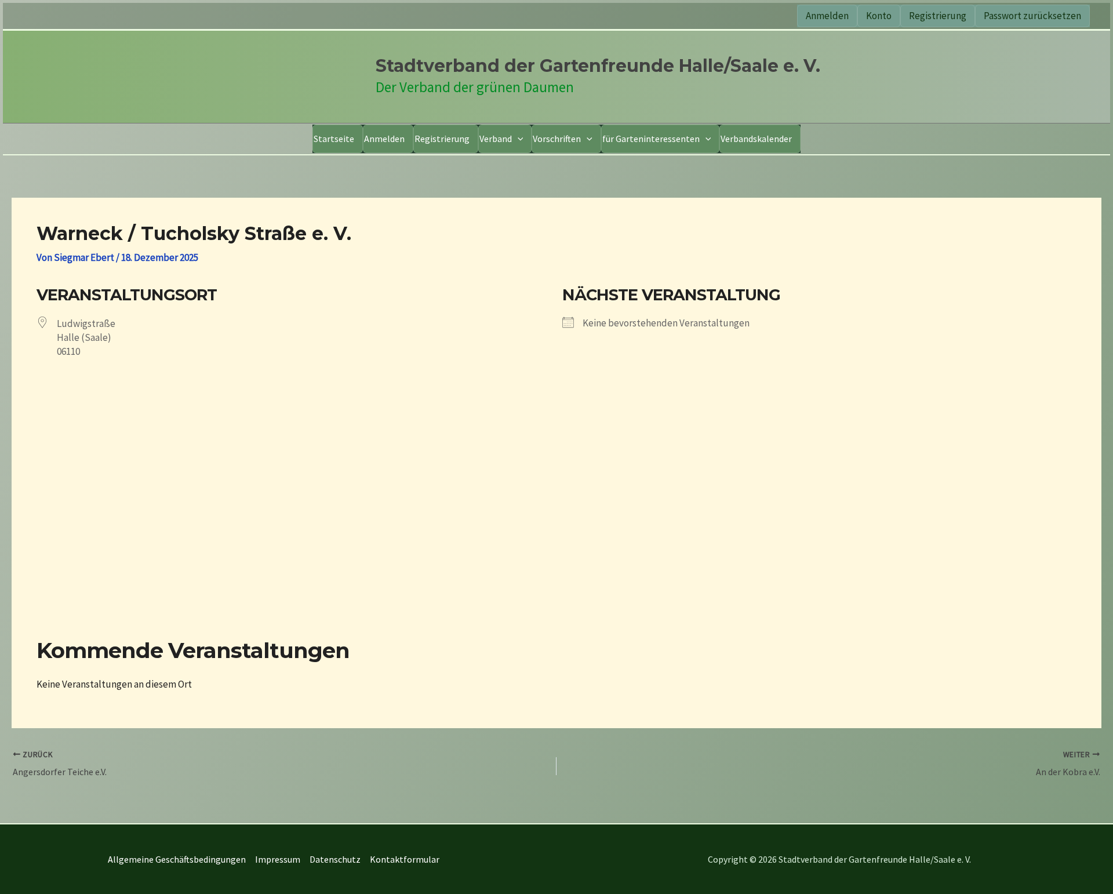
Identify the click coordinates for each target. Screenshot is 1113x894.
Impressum (277, 859)
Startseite (334, 138)
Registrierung (937, 15)
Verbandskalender (756, 138)
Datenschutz (335, 859)
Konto (879, 15)
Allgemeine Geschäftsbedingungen (177, 859)
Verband (495, 138)
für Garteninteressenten (651, 138)
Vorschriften (557, 138)
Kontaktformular (404, 859)
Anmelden (827, 15)
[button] (517, 139)
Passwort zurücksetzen (1032, 15)
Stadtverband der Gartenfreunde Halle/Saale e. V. (598, 66)
